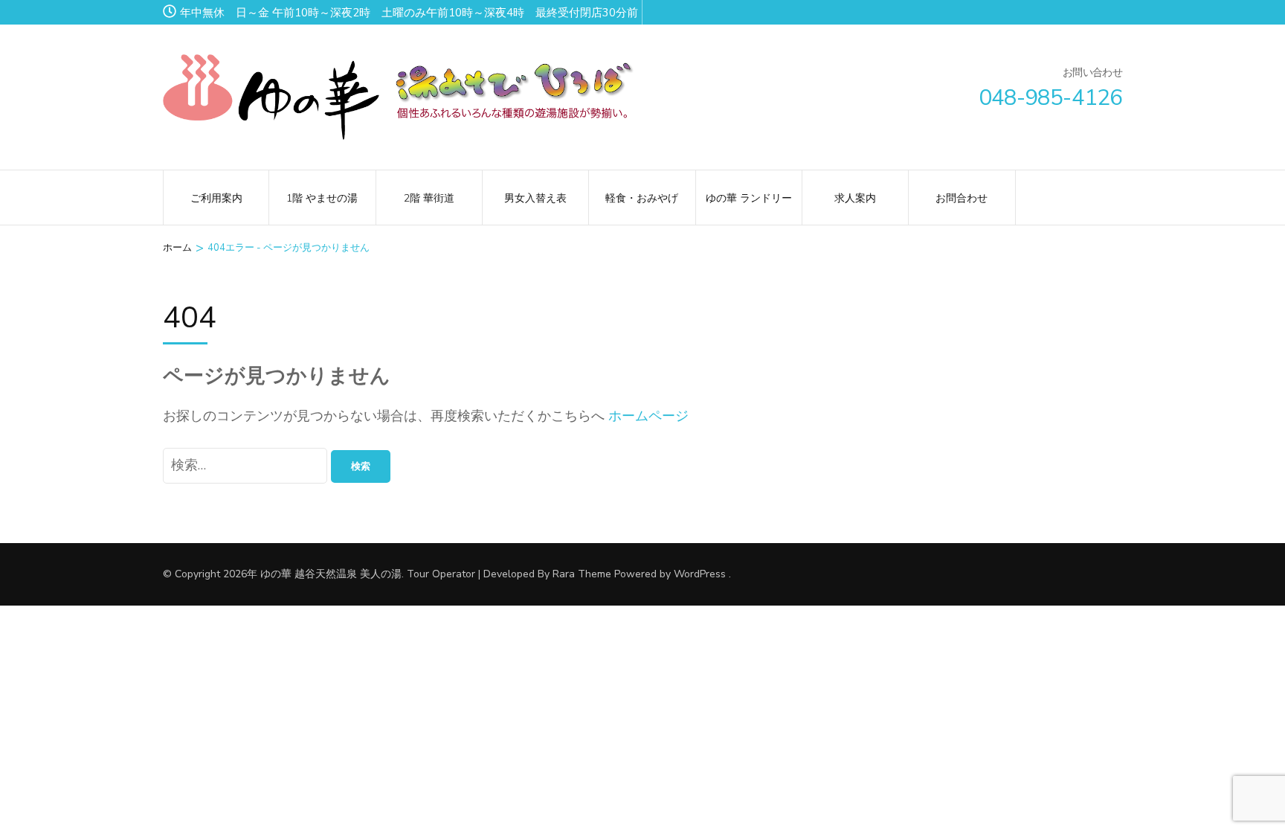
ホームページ (648, 416)
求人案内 (855, 198)
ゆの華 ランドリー (749, 198)
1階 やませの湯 (322, 198)
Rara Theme (582, 574)
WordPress (700, 574)
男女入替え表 (535, 198)
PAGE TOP (1244, 793)
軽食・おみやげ (641, 198)
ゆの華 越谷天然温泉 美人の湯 (331, 574)
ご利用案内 (216, 198)
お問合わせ (961, 198)
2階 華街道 (429, 198)
